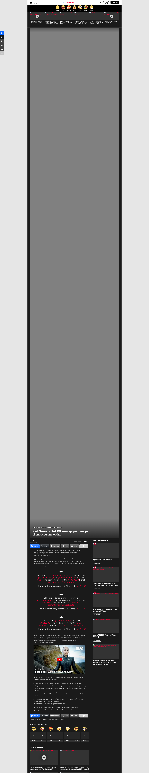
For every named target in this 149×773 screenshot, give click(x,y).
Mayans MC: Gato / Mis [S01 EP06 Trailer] (111, 22)
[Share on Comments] (2, 41)
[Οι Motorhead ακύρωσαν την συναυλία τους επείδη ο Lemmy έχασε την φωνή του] (106, 651)
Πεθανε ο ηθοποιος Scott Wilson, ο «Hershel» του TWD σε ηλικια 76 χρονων (96, 22)
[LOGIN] (107, 2)
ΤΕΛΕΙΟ (57, 10)
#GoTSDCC (47, 602)
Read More (97, 563)
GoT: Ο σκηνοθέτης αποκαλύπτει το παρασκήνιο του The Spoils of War (43, 768)
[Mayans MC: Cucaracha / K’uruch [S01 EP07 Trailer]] (37, 16)
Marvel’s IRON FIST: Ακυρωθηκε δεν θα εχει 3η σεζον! (66, 22)
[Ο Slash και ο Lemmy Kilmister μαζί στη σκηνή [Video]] (106, 600)
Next (118, 18)
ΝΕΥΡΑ (91, 10)
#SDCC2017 (73, 580)
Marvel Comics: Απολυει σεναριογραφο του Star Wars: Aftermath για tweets (51, 22)
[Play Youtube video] (59, 659)
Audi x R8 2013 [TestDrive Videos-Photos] (105, 636)
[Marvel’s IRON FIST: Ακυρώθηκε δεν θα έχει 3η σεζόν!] (67, 16)
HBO (53, 719)
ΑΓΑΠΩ (69, 10)
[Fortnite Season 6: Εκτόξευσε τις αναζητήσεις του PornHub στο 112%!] (81, 16)
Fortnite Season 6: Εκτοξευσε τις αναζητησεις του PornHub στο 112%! (81, 22)
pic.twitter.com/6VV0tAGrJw (61, 582)
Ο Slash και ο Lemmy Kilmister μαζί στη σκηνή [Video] (105, 610)
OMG (74, 10)
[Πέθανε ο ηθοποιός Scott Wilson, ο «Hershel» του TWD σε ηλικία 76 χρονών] (96, 16)
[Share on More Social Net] (83, 546)
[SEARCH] (104, 2)
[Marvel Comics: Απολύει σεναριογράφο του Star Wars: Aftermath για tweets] (52, 16)
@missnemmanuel (67, 577)
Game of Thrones (36, 719)
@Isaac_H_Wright (46, 577)
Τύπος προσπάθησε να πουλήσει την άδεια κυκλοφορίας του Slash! (105, 584)
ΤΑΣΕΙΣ (35, 3)
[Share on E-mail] (2, 49)
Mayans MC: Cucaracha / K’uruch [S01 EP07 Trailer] (36, 22)
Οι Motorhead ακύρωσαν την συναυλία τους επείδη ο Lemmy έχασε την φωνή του (104, 662)
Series (62, 719)
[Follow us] (101, 2)
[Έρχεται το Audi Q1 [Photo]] (106, 550)
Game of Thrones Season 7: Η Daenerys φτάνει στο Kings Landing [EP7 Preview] (74, 768)
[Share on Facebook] (2, 33)
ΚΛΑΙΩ (85, 10)
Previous (30, 18)
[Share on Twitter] (2, 37)
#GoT (39, 580)
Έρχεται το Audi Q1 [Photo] (102, 560)
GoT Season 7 (47, 719)
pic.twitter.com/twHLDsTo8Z (70, 625)
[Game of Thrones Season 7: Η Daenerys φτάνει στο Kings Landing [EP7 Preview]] (74, 757)
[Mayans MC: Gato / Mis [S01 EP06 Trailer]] (111, 16)
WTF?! (80, 10)
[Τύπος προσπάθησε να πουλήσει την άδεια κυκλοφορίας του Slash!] (106, 574)
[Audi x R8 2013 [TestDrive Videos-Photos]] (106, 626)
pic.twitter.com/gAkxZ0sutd (61, 605)
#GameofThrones (45, 600)
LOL (63, 10)
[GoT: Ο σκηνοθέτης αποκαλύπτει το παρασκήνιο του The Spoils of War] (44, 757)
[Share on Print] (2, 45)
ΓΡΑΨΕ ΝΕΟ (115, 2)
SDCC (57, 719)
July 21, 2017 (81, 586)
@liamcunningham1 (59, 575)
